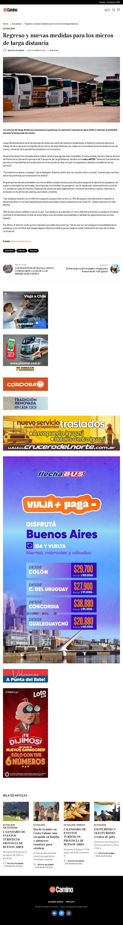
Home (5, 24)
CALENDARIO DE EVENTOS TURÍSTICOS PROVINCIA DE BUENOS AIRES (14, 839)
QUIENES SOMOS (55, 902)
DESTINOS (9, 251)
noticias (21, 251)
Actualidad (16, 24)
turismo (33, 251)
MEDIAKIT (70, 902)
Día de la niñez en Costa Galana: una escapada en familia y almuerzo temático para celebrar (46, 838)
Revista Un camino (16, 50)
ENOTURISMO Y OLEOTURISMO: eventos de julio (105, 833)
